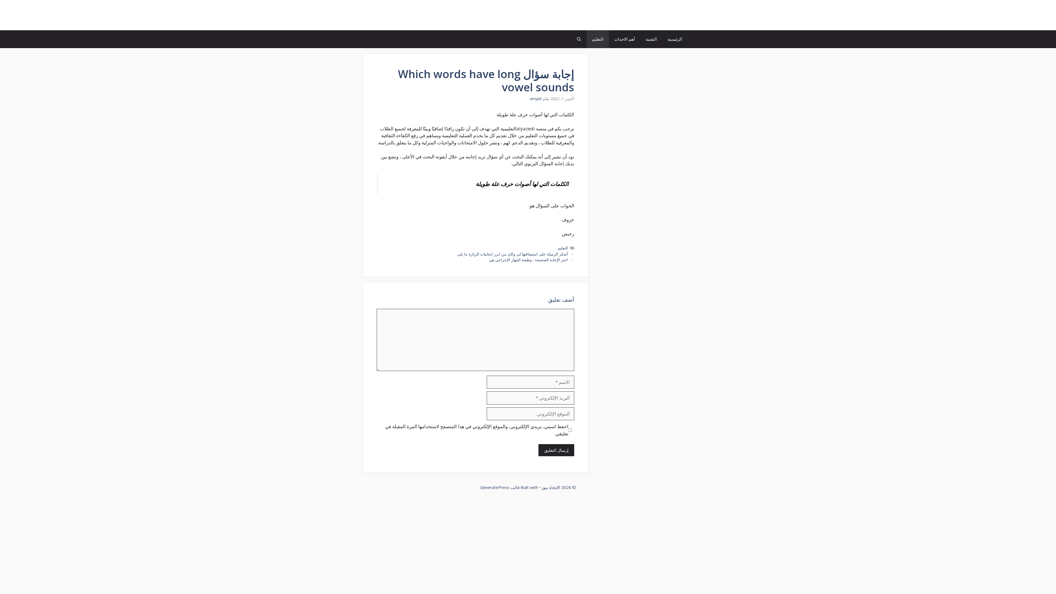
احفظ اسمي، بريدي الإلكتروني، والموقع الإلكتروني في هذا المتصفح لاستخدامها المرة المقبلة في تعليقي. (476, 430)
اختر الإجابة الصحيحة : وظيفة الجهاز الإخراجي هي (528, 259)
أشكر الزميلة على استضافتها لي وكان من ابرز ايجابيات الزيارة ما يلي (512, 254)
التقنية (651, 39)
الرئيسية (675, 39)
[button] (579, 39)
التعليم (597, 39)
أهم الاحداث (624, 39)
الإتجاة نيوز (666, 15)
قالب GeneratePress (499, 487)
